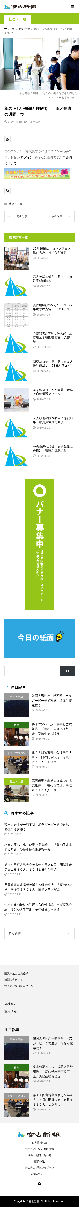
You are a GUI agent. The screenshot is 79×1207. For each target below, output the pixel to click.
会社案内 (10, 1004)
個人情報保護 (39, 1142)
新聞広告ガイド (13, 979)
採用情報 (10, 1011)
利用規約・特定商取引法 (39, 1148)
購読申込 (39, 1161)
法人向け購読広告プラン (18, 986)
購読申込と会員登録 (16, 973)
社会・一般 (17, 19)
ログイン (27, 157)
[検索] (67, 671)
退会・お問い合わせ (39, 1155)
